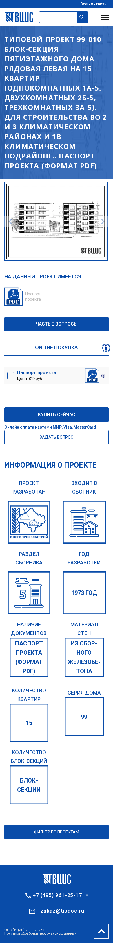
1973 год (84, 592)
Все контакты (93, 4)
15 (29, 722)
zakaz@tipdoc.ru (62, 911)
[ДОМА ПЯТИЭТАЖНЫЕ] (29, 592)
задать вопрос (56, 437)
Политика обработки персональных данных (40, 933)
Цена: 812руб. (36, 375)
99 (84, 716)
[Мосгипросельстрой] (29, 522)
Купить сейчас (56, 414)
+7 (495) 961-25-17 (57, 895)
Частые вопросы (57, 324)
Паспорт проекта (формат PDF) (29, 657)
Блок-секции (29, 785)
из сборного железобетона (84, 657)
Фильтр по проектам (56, 832)
